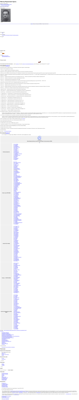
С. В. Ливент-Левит (16, 274)
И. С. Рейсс (15, 281)
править (7, 65)
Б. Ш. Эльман (16, 292)
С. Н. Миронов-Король (17, 155)
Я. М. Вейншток (16, 146)
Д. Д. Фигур (15, 255)
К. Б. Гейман (15, 301)
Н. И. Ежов (15, 149)
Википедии (14, 392)
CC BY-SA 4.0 (27, 391)
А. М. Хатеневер (16, 325)
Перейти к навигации (3, 4)
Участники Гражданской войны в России (8, 337)
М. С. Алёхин (16, 163)
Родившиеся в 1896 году (5, 332)
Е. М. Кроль (15, 189)
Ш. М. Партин (16, 278)
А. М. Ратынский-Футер (17, 206)
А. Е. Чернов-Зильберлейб (17, 219)
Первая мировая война (5, 55)
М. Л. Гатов (15, 300)
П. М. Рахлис (16, 317)
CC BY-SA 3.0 (21, 391)
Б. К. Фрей (15, 323)
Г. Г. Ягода (15, 159)
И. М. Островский (16, 200)
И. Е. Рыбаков (16, 252)
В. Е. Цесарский (16, 158)
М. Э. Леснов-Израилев (17, 312)
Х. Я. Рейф (15, 282)
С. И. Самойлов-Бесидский (18, 213)
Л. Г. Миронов (16, 154)
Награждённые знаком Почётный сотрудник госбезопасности (10, 336)
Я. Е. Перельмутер (16, 201)
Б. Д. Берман (15, 145)
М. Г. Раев (15, 157)
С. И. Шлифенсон (16, 259)
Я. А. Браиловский (16, 297)
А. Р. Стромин (16, 320)
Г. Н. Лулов (15, 313)
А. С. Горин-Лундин (17, 306)
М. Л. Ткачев (15, 216)
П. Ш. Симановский (17, 319)
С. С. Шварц (15, 221)
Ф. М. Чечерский (16, 258)
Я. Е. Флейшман (16, 218)
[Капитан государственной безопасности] (3, 53)
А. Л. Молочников (16, 243)
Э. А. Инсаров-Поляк (17, 184)
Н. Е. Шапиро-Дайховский (17, 220)
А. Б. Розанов (16, 210)
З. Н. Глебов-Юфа (16, 303)
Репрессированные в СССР (6, 338)
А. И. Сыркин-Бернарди (17, 285)
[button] (0, 360)
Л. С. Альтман (16, 295)
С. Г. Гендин (15, 302)
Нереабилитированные (5, 340)
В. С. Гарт (15, 174)
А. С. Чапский (16, 290)
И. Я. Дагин (15, 147)
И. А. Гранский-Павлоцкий (18, 176)
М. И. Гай (15, 173)
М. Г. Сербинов (16, 318)
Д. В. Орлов (15, 244)
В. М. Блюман (16, 167)
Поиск (1, 368)
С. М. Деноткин (16, 178)
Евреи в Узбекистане (5, 343)
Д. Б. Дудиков (16, 181)
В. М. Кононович (16, 235)
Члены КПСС (4, 339)
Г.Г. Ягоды (23, 118)
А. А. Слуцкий (16, 284)
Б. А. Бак (15, 164)
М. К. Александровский (17, 162)
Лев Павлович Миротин (7, 131)
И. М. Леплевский (16, 152)
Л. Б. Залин (15, 150)
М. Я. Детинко (16, 233)
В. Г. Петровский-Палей (17, 316)
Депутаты (3, 344)
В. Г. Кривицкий (16, 273)
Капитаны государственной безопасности (8, 334)
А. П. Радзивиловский (17, 205)
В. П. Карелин (16, 186)
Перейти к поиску (9, 4)
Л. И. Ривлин (16, 209)
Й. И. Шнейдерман (16, 260)
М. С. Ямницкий (16, 223)
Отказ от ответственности (5, 397)
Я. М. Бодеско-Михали (17, 169)
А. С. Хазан (15, 324)
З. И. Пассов (15, 279)
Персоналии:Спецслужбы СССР (6, 341)
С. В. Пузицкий (16, 280)
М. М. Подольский (16, 204)
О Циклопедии (4, 396)
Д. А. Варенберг (16, 230)
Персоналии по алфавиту (5, 333)
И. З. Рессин (15, 208)
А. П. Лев (15, 191)
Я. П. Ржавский (16, 249)
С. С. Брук (15, 298)
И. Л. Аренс (15, 263)
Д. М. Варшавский (16, 299)
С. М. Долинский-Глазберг (17, 307)
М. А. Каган (15, 309)
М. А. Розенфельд (16, 211)
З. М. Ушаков (16, 217)
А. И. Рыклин (16, 253)
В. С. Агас (15, 161)
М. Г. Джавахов (16, 179)
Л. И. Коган (15, 187)
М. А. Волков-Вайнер (17, 172)
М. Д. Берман (16, 166)
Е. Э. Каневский (16, 185)
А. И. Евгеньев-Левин (17, 182)
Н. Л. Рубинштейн (16, 212)
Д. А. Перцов (16, 315)
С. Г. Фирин (15, 288)
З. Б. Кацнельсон (16, 151)
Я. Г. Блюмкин (16, 266)
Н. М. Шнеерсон (16, 291)
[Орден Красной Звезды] (39, 62)
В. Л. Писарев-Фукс (17, 203)
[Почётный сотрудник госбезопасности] (40, 62)
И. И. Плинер (16, 156)
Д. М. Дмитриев (16, 148)
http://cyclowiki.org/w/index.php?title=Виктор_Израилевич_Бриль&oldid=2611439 (15, 330)
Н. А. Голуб (15, 231)
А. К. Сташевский (16, 283)
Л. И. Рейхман (16, 207)
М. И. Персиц (16, 314)
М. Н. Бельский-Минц (17, 265)
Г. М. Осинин (16, 199)
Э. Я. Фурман (16, 289)
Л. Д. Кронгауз (16, 237)
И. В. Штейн (15, 327)
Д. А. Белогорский (16, 227)
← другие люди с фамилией (5, 5)
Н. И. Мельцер (16, 275)
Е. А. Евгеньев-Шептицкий (18, 183)
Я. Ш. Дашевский (16, 232)
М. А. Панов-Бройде (17, 245)
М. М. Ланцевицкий (17, 311)
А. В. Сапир (15, 254)
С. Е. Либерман (16, 193)
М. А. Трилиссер (16, 286)
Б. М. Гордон (15, 271)
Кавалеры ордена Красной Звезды (7, 335)
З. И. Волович (16, 268)
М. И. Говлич (16, 304)
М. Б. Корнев (16, 188)
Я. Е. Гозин (15, 305)
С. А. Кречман (16, 236)
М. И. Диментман (16, 180)
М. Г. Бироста (16, 228)
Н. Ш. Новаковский (16, 198)
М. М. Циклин (16, 256)
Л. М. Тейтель (16, 321)
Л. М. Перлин (16, 202)
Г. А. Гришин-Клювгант (17, 177)
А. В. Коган (15, 310)
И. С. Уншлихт (16, 287)
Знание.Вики (21, 392)
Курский (15, 190)
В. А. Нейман (16, 276)
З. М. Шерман (16, 326)
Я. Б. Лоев (15, 239)
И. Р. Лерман (15, 238)
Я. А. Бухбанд (16, 170)
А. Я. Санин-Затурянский (17, 214)
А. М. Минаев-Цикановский (18, 153)
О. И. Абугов (16, 294)
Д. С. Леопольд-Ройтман (17, 192)
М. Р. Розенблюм (16, 251)
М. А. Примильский (17, 248)
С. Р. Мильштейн (16, 197)
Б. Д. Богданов (16, 267)
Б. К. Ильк (15, 272)
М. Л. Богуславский (16, 168)
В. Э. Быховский (16, 229)
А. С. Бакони (15, 264)
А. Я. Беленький (16, 165)
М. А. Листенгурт (16, 194)
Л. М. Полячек (16, 247)
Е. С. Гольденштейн (16, 269)
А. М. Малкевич (16, 240)
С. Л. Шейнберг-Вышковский (18, 222)
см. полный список (16, 394)
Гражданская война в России (6, 56)
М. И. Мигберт (16, 196)
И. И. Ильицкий (16, 234)
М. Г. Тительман (16, 322)
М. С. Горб (15, 270)
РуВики (17, 392)
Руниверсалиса (38, 392)
